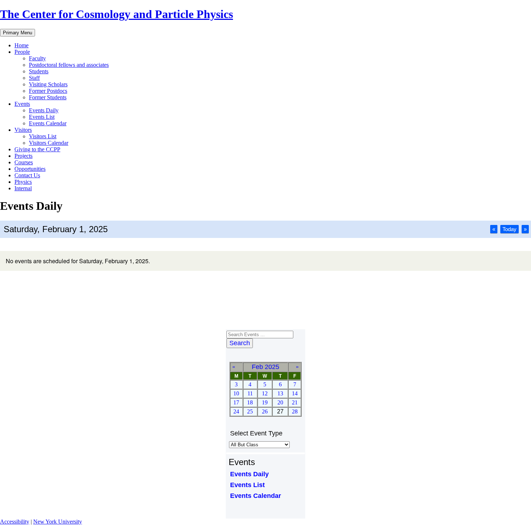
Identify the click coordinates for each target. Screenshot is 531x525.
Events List (42, 117)
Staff (34, 78)
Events (22, 104)
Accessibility (14, 522)
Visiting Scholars (48, 84)
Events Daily (44, 110)
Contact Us (27, 175)
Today (509, 229)
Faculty (37, 58)
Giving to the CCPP (37, 149)
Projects (23, 156)
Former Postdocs (48, 91)
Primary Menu (17, 32)
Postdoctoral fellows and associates (69, 65)
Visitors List (42, 136)
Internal (23, 188)
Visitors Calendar (48, 143)
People (22, 52)
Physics (23, 182)
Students (38, 71)
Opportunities (30, 169)
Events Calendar (47, 123)
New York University (57, 522)
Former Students (47, 97)
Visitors (23, 130)
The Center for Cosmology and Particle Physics (116, 14)
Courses (23, 162)
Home (21, 45)
